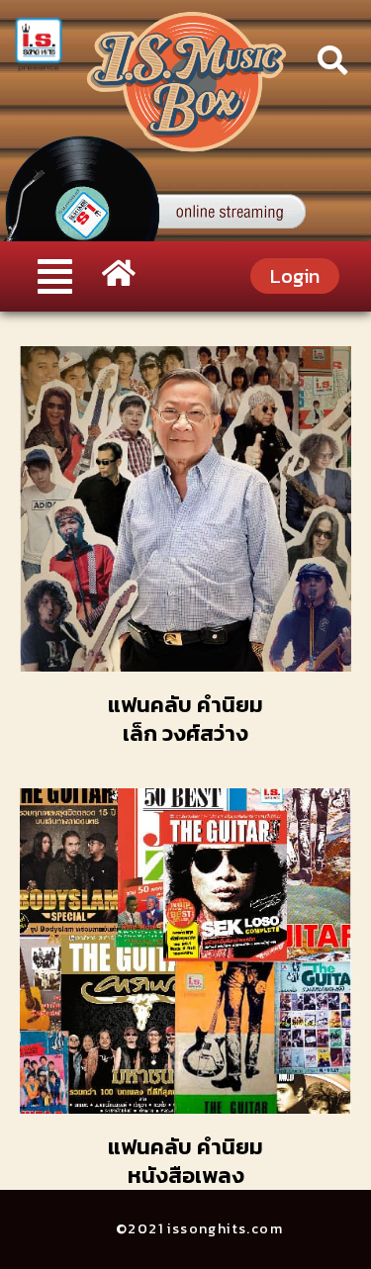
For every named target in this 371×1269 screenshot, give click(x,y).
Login (295, 276)
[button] (54, 276)
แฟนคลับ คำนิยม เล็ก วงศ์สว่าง (185, 719)
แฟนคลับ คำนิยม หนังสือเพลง (185, 1161)
